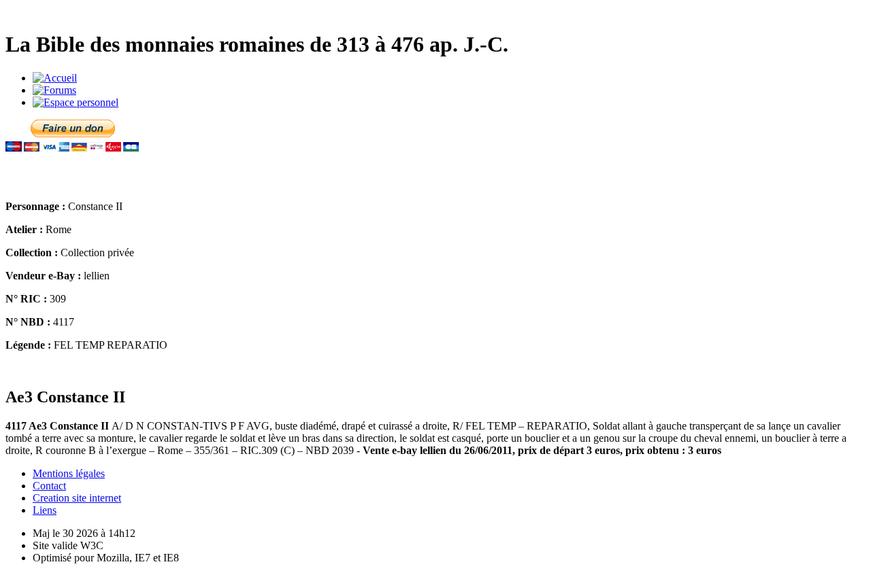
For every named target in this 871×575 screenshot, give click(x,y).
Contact (49, 485)
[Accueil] (55, 78)
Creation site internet (77, 498)
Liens (44, 510)
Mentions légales (69, 473)
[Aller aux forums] (54, 90)
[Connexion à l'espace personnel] (75, 102)
